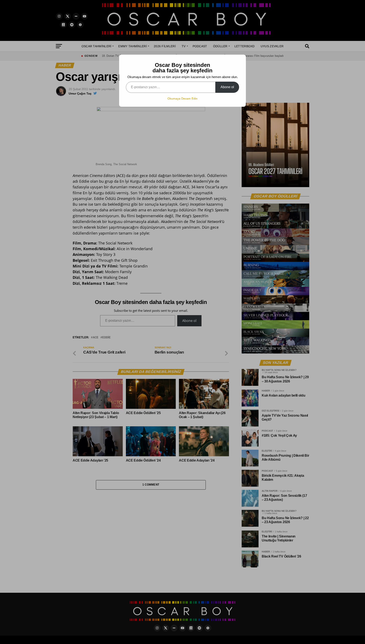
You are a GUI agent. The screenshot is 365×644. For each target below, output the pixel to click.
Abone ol (227, 87)
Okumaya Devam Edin (182, 98)
